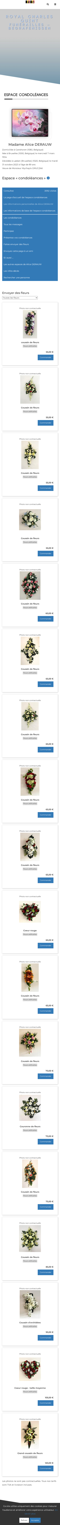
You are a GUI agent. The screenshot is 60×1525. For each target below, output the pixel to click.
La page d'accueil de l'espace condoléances (25, 197)
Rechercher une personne (17, 277)
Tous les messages (13, 224)
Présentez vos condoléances (18, 237)
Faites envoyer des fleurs (16, 244)
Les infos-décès (11, 271)
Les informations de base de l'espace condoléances (29, 210)
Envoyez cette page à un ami (18, 251)
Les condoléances (13, 217)
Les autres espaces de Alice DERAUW (23, 264)
